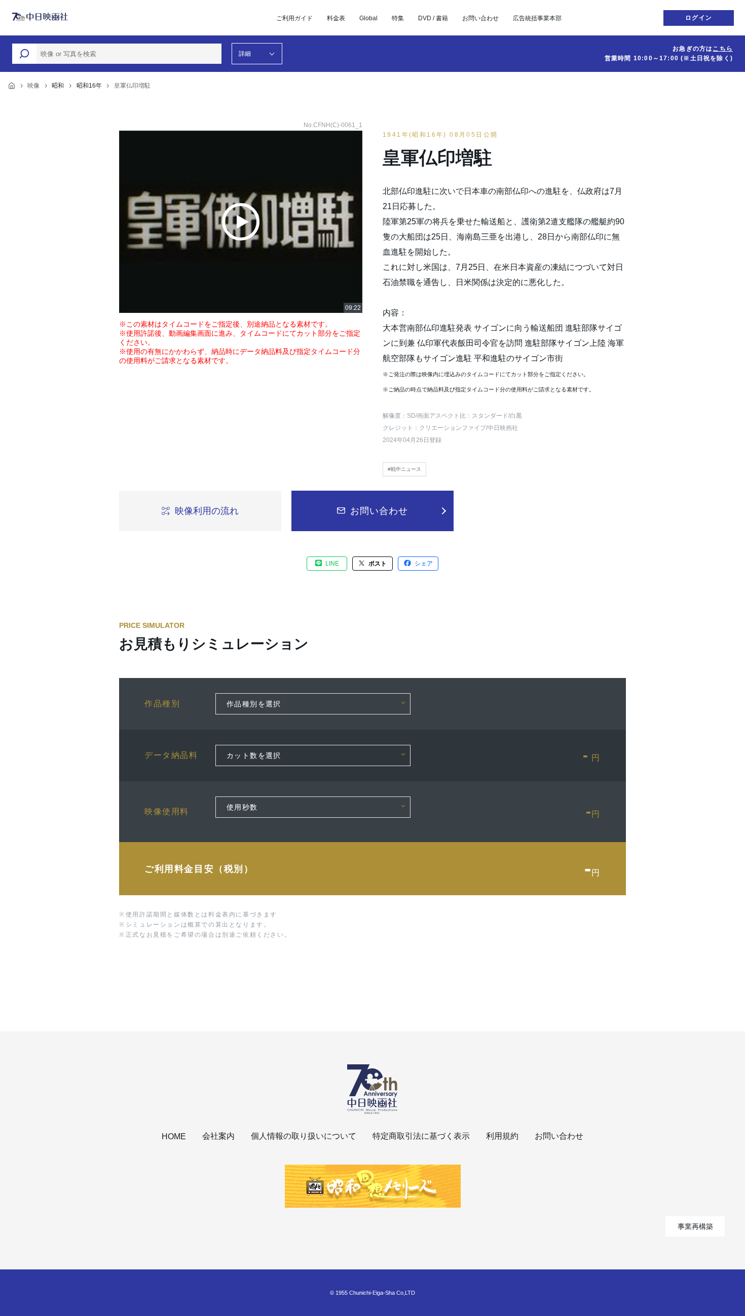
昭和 (58, 85)
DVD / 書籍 (433, 18)
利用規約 (502, 1136)
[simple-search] (24, 54)
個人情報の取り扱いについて (303, 1136)
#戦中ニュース (404, 469)
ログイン (698, 17)
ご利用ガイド (294, 18)
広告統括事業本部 (537, 18)
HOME (174, 1136)
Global (368, 18)
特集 (398, 18)
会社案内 (218, 1136)
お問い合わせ (480, 18)
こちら (723, 48)
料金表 (336, 18)
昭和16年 (89, 85)
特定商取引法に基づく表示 (421, 1136)
